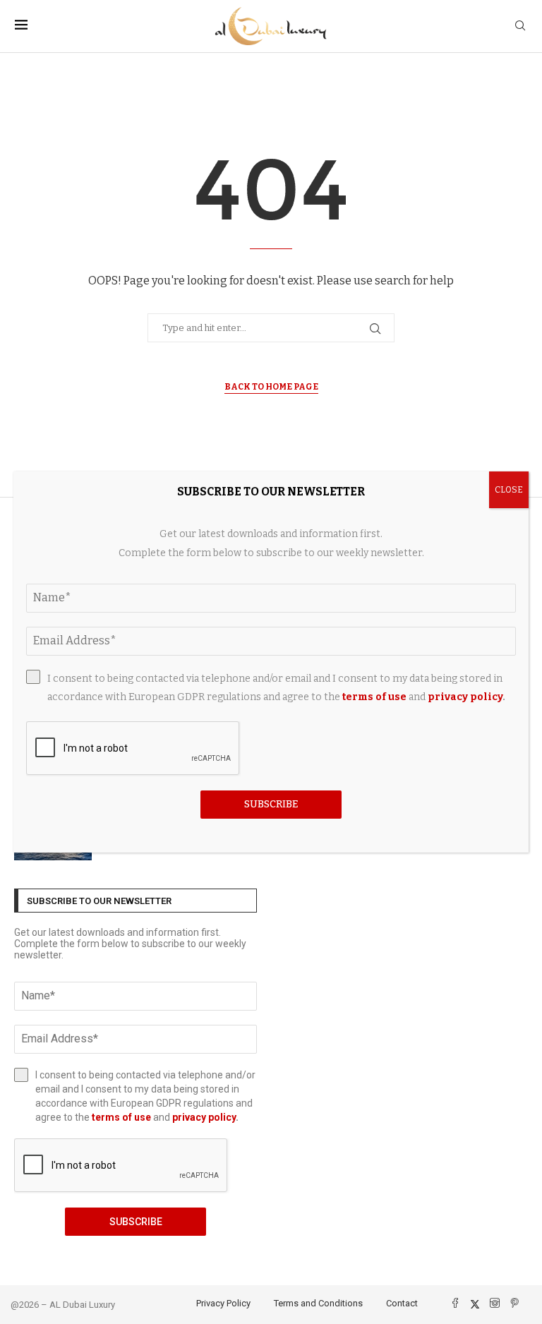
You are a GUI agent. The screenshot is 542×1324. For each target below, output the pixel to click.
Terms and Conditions (318, 1303)
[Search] (520, 26)
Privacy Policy (223, 1303)
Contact (402, 1303)
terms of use (121, 1117)
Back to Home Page (271, 387)
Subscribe (135, 1221)
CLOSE (509, 490)
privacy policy (204, 1117)
